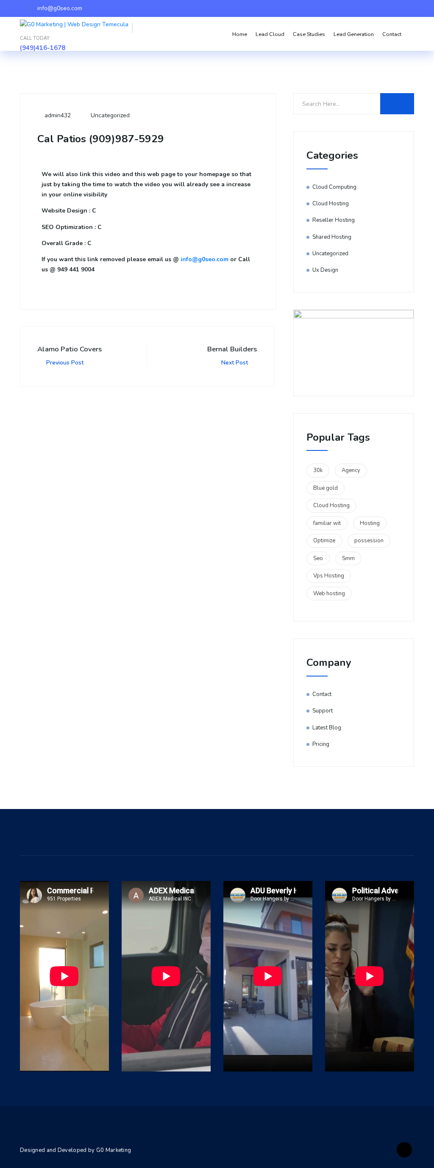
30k (318, 470)
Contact (391, 34)
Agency (351, 470)
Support (322, 711)
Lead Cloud (270, 34)
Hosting (370, 523)
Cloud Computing (334, 187)
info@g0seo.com (204, 259)
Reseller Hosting (333, 220)
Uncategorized (110, 115)
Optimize (324, 540)
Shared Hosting (331, 237)
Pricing (320, 744)
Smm (348, 558)
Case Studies (309, 34)
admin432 (57, 115)
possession (369, 540)
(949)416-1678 (42, 48)
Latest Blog (326, 728)
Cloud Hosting (330, 203)
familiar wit (327, 523)
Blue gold (325, 488)
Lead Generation (354, 34)
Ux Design (325, 270)
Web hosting (329, 593)
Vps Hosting (328, 576)
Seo (318, 558)
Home (239, 34)
